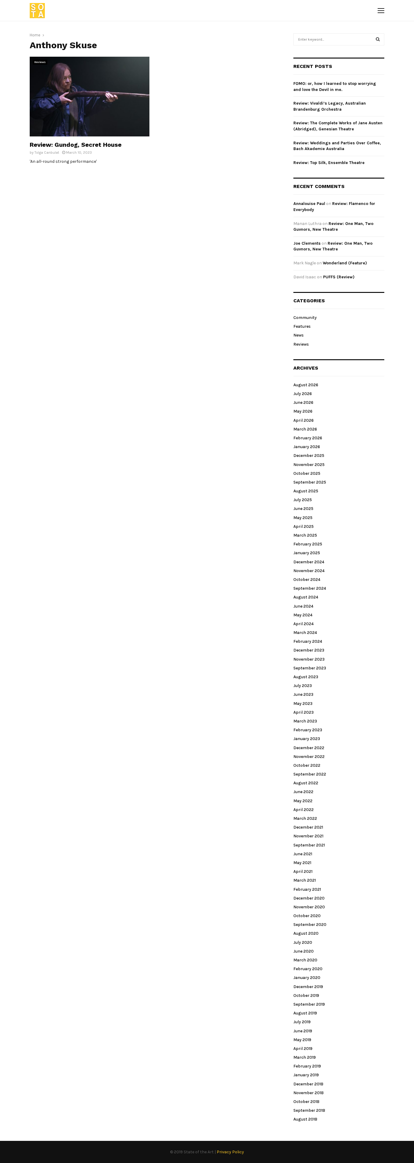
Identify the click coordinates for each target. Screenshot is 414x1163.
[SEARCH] (377, 39)
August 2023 (305, 676)
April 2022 (303, 809)
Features (302, 326)
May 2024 (302, 615)
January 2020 (306, 977)
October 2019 (306, 995)
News (298, 335)
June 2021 (302, 853)
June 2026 (303, 402)
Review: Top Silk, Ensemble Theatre (329, 162)
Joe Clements (307, 243)
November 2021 (308, 836)
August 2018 (305, 1119)
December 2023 (308, 650)
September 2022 (309, 774)
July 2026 (302, 393)
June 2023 (303, 694)
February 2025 (307, 544)
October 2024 (306, 579)
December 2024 (308, 562)
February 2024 (307, 641)
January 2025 (306, 552)
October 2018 (306, 1101)
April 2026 (303, 420)
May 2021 (302, 862)
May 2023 (302, 703)
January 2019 (306, 1075)
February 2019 (307, 1066)
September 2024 (309, 588)
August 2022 (305, 783)
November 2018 (308, 1092)
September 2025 (309, 482)
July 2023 (302, 685)
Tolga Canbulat (47, 152)
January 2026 (306, 446)
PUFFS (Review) (339, 277)
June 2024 (303, 606)
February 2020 (307, 968)
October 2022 (306, 765)
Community (305, 317)
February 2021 (307, 889)
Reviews (40, 62)
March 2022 (305, 818)
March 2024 (305, 632)
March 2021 (304, 880)
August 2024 (305, 597)
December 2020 (309, 898)
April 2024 (303, 623)
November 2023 (309, 659)
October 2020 (307, 915)
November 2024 (309, 570)
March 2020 (305, 960)
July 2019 (302, 1021)
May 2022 (302, 800)
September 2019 (309, 1004)
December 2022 (308, 747)
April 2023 (303, 712)
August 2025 (305, 491)
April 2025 (303, 526)
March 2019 (304, 1057)
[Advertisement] (218, 99)
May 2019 (302, 1039)
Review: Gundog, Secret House (76, 144)
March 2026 (305, 429)
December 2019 (308, 986)
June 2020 (303, 951)
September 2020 (309, 924)
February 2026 (307, 438)
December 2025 (308, 455)
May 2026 (302, 411)
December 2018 (308, 1084)
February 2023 (307, 729)
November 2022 (309, 756)
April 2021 (302, 871)
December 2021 (308, 827)
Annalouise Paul (309, 203)
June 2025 (303, 508)
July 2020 (302, 942)
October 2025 (306, 473)
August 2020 (306, 933)
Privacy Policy (230, 1152)
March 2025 (305, 535)
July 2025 (302, 499)
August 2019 (305, 1013)
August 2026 (305, 384)
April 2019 (302, 1048)
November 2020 (309, 907)
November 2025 (309, 464)
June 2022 (303, 791)
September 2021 (309, 845)
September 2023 (309, 668)
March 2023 (305, 721)
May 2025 (302, 517)
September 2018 (309, 1110)
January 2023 (306, 738)
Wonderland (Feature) (345, 263)
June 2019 (302, 1031)
